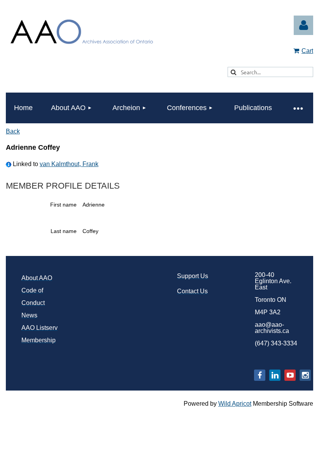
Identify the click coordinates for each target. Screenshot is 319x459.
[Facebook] (259, 375)
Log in (303, 25)
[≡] (297, 108)
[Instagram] (305, 375)
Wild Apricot (234, 403)
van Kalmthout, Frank (69, 164)
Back (13, 131)
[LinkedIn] (274, 375)
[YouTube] (290, 375)
